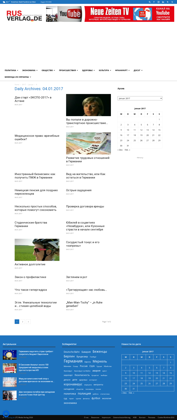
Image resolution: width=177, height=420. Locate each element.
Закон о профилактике (30, 277)
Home (17, 84)
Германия (73, 361)
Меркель (100, 361)
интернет (93, 380)
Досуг (137, 70)
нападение (69, 389)
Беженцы (100, 351)
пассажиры (89, 389)
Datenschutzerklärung (121, 417)
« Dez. (120, 149)
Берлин (69, 356)
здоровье (83, 380)
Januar (30, 84)
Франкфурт (121, 70)
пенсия (98, 389)
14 (153, 130)
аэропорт (68, 375)
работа (95, 394)
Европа (87, 362)
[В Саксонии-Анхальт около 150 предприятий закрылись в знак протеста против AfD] (10, 368)
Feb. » (127, 149)
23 (121, 140)
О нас (86, 417)
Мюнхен (67, 366)
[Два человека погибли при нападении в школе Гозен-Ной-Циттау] (10, 395)
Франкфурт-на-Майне (82, 371)
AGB (134, 417)
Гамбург (93, 357)
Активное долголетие (30, 264)
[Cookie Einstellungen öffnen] (6, 416)
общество (80, 389)
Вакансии (95, 417)
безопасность (82, 375)
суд (65, 398)
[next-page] (28, 321)
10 (128, 130)
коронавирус (73, 384)
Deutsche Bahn (72, 351)
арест (104, 371)
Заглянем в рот (76, 277)
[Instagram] (158, 2)
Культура (104, 70)
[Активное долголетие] (37, 250)
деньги (67, 379)
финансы (86, 398)
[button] (150, 2)
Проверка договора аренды (85, 206)
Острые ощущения (79, 190)
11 (135, 130)
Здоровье (87, 70)
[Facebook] (154, 2)
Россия (84, 366)
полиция (84, 393)
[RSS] (168, 2)
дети (74, 379)
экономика (70, 402)
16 (121, 135)
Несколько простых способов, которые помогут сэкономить (36, 208)
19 (141, 135)
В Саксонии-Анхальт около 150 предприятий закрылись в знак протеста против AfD (33, 367)
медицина (88, 385)
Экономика (28, 70)
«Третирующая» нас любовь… (86, 289)
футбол (96, 398)
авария (96, 370)
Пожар (75, 366)
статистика (105, 394)
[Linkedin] (163, 2)
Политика (10, 70)
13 (147, 130)
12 (141, 130)
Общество (47, 70)
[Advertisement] (88, 46)
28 (153, 140)
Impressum (106, 417)
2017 (24, 84)
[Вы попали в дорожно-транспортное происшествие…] (88, 105)
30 (121, 145)
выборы (104, 375)
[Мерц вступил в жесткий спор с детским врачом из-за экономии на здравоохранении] (10, 382)
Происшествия (67, 70)
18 (135, 135)
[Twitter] (172, 2)
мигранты (98, 384)
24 (128, 140)
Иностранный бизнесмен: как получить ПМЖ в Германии (35, 175)
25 (135, 140)
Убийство (108, 366)
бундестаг (95, 375)
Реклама (151, 417)
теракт (71, 398)
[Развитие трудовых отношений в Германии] (88, 143)
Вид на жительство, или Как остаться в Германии (85, 175)
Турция (99, 366)
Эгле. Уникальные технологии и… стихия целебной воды (36, 304)
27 (147, 140)
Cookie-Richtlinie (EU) (166, 417)
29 (159, 140)
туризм (78, 398)
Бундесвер (82, 356)
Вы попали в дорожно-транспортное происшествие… (87, 121)
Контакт (142, 417)
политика (70, 393)
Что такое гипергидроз (31, 289)
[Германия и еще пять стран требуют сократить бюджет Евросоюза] (10, 355)
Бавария (86, 351)
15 (159, 130)
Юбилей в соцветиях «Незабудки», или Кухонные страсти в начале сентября (85, 226)
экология (106, 398)
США (92, 366)
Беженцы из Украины (17, 77)
